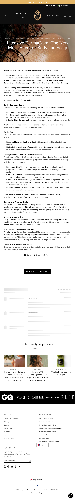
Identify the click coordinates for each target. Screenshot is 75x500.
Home (33, 35)
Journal (40, 35)
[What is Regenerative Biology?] (60, 361)
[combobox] (42, 445)
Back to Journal (39, 271)
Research (7, 432)
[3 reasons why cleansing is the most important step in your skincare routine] (37, 361)
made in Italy (35, 38)
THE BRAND (21, 14)
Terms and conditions (11, 418)
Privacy (6, 422)
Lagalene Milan (25, 38)
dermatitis (8, 38)
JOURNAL (56, 16)
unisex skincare (56, 38)
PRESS (21, 17)
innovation (16, 38)
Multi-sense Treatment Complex (50, 428)
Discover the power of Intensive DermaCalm (22, 247)
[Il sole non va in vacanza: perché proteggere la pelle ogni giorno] (14, 361)
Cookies (7, 425)
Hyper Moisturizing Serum (48, 425)
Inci (5, 435)
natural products (45, 38)
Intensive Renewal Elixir (47, 432)
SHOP (48, 16)
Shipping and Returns (11, 428)
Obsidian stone (44, 438)
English (43, 445)
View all (37, 348)
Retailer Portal (9, 438)
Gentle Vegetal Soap (46, 418)
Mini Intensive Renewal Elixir (49, 441)
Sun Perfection (44, 435)
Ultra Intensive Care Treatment (50, 422)
